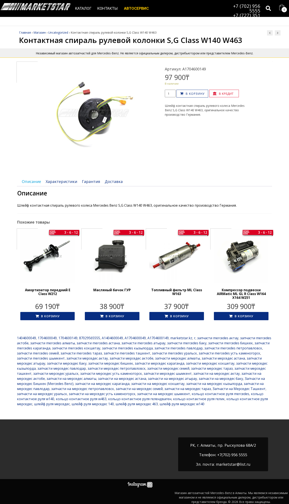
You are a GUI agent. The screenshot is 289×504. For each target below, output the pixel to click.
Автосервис (136, 8)
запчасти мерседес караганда (159, 363)
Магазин (39, 32)
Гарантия (91, 181)
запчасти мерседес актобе (131, 358)
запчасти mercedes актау (217, 338)
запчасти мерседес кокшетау (210, 363)
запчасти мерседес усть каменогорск (111, 373)
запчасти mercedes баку (186, 343)
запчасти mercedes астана (98, 343)
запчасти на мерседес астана (122, 378)
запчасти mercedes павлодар (178, 348)
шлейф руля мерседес (52, 404)
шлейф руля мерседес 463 (137, 404)
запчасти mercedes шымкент (41, 358)
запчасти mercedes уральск (174, 353)
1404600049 (26, 338)
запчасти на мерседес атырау (172, 378)
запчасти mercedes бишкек (230, 343)
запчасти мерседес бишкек (110, 363)
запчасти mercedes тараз (81, 353)
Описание (31, 181)
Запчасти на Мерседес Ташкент (239, 388)
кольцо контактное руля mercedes (220, 393)
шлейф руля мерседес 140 (93, 404)
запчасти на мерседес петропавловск (82, 388)
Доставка (114, 181)
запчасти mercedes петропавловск (233, 348)
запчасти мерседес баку (67, 363)
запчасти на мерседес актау (216, 373)
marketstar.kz (181, 338)
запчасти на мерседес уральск (42, 393)
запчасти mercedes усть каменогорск (229, 353)
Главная (25, 32)
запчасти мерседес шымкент (168, 373)
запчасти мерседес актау (87, 358)
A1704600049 (135, 338)
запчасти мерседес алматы (177, 358)
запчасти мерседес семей (168, 368)
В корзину (195, 94)
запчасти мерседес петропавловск (117, 368)
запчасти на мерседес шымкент (163, 393)
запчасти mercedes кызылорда (127, 348)
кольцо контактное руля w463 (81, 399)
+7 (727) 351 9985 (246, 17)
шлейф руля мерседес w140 (182, 404)
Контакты (107, 8)
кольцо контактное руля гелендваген (139, 399)
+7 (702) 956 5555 (246, 8)
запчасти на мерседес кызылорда (214, 383)
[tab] (31, 181)
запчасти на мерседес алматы (71, 378)
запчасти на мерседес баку (221, 378)
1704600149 (67, 338)
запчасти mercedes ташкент (127, 353)
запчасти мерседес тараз (212, 368)
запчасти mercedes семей (38, 353)
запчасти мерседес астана (223, 358)
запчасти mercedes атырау (143, 343)
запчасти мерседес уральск (55, 373)
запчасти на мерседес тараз (187, 388)
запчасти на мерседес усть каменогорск (102, 393)
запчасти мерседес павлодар (61, 368)
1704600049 (47, 338)
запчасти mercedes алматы (52, 343)
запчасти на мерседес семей (139, 388)
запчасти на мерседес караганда (102, 383)
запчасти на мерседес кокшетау (157, 383)
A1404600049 (112, 338)
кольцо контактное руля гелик (199, 399)
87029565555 (89, 338)
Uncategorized (58, 32)
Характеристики (61, 181)
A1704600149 (158, 338)
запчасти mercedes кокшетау (76, 348)
